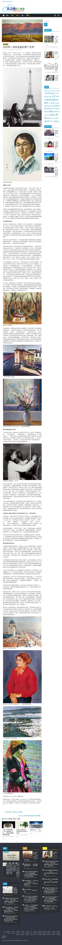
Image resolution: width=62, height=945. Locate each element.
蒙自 (48, 115)
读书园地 (13, 933)
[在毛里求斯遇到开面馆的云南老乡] (51, 870)
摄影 (57, 100)
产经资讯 (22, 931)
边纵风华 (27, 934)
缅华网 (3, 937)
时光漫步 (49, 931)
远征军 (47, 121)
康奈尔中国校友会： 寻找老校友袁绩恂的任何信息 (11, 910)
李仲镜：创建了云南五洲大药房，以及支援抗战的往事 (31, 899)
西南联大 (52, 115)
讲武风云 (22, 934)
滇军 (52, 106)
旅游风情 (39, 931)
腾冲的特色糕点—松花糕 (50, 907)
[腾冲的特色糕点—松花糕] (49, 906)
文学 (56, 103)
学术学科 (22, 933)
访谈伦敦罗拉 (56, 37)
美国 (47, 112)
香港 (59, 121)
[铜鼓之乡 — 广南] (36, 822)
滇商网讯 (58, 934)
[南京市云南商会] (27, 889)
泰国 (50, 106)
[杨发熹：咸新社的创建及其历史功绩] (49, 48)
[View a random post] (58, 15)
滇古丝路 (18, 934)
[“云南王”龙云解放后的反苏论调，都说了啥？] (49, 60)
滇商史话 (53, 934)
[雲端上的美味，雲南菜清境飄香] (51, 879)
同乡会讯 (13, 931)
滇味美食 (44, 931)
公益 (55, 91)
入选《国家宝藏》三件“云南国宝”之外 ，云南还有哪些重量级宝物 (8, 832)
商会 (50, 96)
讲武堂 (49, 118)
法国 (47, 106)
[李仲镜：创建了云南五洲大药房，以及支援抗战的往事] (31, 896)
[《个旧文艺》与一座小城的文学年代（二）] (49, 74)
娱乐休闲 (58, 931)
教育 (46, 103)
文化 (17, 15)
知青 (53, 108)
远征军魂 (44, 933)
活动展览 (18, 931)
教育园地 (6, 851)
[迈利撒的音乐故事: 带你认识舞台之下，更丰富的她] (11, 898)
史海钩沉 (49, 933)
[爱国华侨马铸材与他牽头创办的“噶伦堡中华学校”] (11, 916)
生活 (12, 15)
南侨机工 (53, 93)
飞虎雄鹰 (39, 933)
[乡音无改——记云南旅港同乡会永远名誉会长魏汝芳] (31, 905)
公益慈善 (35, 931)
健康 (53, 91)
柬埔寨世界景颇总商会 (56, 133)
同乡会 (46, 96)
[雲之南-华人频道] (3, 15)
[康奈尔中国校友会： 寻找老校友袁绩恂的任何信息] (11, 907)
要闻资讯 (8, 931)
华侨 (48, 93)
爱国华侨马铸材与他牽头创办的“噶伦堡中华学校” (11, 919)
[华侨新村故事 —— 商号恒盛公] (30, 864)
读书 (54, 118)
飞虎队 (55, 121)
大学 (54, 96)
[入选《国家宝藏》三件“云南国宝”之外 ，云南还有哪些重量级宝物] (8, 822)
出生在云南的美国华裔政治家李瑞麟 (30, 816)
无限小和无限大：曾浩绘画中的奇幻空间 (21, 831)
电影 (51, 108)
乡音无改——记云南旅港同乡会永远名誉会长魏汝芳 (31, 908)
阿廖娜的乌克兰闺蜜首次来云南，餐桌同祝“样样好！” (50, 891)
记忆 (22, 15)
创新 (57, 90)
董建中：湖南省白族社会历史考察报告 (56, 171)
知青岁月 (32, 934)
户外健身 (53, 931)
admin (13, 49)
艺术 (55, 111)
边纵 (57, 118)
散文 (49, 103)
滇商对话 (49, 934)
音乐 (51, 121)
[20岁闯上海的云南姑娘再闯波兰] (49, 141)
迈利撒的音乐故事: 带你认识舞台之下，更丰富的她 (11, 902)
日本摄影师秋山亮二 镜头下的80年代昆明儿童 (11, 856)
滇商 (27, 15)
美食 (51, 111)
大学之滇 (53, 933)
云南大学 (46, 91)
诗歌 (52, 118)
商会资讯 (39, 934)
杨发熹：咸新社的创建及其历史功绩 (56, 51)
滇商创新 (44, 934)
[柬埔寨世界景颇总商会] (49, 130)
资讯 (7, 15)
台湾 (57, 93)
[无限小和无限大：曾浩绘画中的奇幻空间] (22, 822)
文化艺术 (5, 44)
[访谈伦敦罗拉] (49, 36)
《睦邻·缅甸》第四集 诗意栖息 (13, 812)
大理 (57, 96)
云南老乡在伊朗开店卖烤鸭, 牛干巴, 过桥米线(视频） (31, 875)
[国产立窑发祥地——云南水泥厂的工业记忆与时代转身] (27, 851)
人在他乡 (27, 931)
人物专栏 (8, 933)
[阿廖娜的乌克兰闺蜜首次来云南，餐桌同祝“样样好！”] (51, 888)
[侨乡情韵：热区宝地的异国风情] (49, 154)
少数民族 (47, 100)
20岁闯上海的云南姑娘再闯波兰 (56, 145)
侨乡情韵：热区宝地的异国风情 (56, 157)
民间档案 (58, 933)
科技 (56, 108)
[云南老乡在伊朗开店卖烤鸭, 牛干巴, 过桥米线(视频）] (31, 871)
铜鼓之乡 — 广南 (35, 830)
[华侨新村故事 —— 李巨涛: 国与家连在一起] (31, 880)
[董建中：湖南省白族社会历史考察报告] (49, 167)
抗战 (53, 99)
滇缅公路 (35, 933)
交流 (50, 91)
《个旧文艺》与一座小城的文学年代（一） (16, 1)
